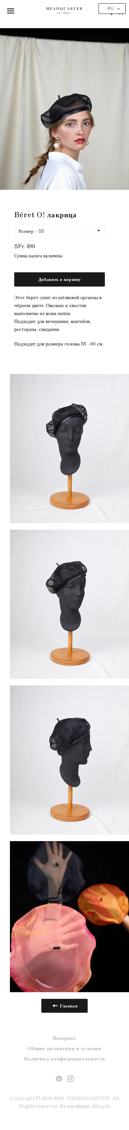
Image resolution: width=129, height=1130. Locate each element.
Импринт (64, 1037)
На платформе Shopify (85, 1105)
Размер (26, 230)
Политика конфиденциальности (64, 1058)
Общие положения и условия (64, 1048)
